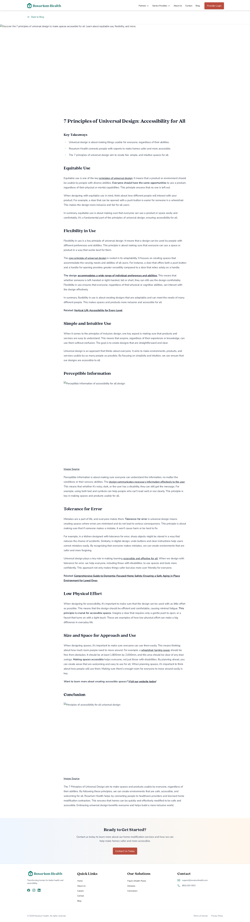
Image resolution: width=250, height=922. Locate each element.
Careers (80, 891)
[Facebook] (28, 890)
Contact (188, 5)
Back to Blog (37, 17)
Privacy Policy (217, 915)
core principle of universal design (87, 258)
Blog (198, 5)
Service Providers (159, 5)
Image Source (71, 469)
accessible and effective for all (140, 558)
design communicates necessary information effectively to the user (147, 482)
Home (80, 880)
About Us (178, 5)
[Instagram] (33, 890)
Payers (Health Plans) (136, 880)
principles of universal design (115, 178)
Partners (142, 5)
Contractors (132, 891)
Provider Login (214, 5)
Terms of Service (200, 915)
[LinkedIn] (39, 890)
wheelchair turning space (155, 650)
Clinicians (131, 886)
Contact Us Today (125, 851)
